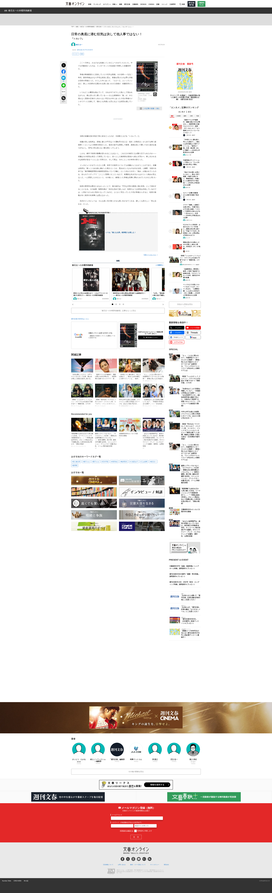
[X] (128, 859)
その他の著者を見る (136, 771)
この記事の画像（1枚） (151, 108)
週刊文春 (127, 4)
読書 (157, 4)
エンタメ (75, 54)
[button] (112, 304)
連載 (120, 4)
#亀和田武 (123, 461)
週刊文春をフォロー (152, 337)
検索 (183, 4)
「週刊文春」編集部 (190, 135)
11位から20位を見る (185, 304)
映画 (82, 54)
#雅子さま (86, 461)
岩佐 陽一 (188, 251)
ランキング (97, 4)
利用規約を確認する (126, 831)
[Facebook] (122, 859)
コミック (164, 4)
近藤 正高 (188, 187)
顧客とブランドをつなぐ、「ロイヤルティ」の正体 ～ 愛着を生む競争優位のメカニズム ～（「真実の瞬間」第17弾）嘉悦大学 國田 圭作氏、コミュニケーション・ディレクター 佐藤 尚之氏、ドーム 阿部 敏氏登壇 (106, 441)
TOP (72, 26)
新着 (89, 4)
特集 (114, 4)
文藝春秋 (135, 4)
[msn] (144, 859)
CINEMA (151, 4)
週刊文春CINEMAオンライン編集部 (190, 264)
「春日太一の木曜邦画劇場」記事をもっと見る (118, 311)
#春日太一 (153, 461)
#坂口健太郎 (76, 461)
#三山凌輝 (143, 461)
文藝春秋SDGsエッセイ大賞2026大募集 (128, 435)
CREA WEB (17, 881)
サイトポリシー (154, 864)
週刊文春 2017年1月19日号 (85, 50)
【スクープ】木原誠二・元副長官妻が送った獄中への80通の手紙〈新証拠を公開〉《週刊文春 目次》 (185, 97)
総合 (189, 112)
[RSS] (150, 859)
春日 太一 (79, 44)
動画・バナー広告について (138, 864)
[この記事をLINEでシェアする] (63, 86)
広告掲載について (108, 864)
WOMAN (143, 4)
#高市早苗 (105, 461)
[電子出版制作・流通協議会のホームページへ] (111, 871)
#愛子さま (95, 461)
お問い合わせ (122, 864)
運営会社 (166, 864)
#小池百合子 (134, 461)
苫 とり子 (188, 237)
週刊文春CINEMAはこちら (80, 319)
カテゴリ (106, 4)
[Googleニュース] (139, 859)
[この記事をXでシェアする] (63, 65)
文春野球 (173, 4)
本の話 (26, 881)
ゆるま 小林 (188, 154)
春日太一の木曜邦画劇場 (20, 10)
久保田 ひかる (189, 220)
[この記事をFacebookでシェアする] (63, 72)
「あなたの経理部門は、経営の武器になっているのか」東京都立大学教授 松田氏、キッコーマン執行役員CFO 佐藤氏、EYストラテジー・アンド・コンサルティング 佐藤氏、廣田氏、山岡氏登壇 (154, 441)
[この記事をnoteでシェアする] (63, 92)
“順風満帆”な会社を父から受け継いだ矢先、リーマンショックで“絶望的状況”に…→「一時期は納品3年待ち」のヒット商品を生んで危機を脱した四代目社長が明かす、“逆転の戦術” (82, 440)
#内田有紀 (114, 461)
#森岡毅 (74, 465)
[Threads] (133, 859)
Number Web (6, 881)
